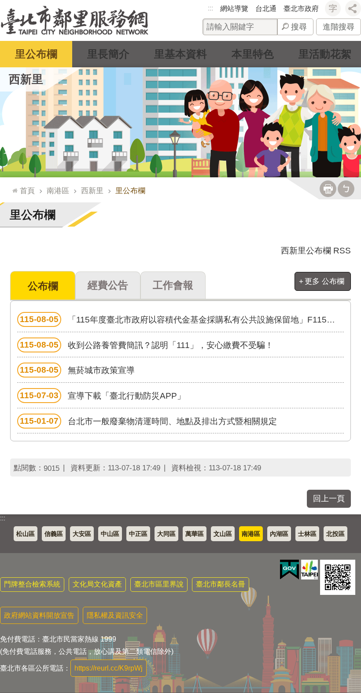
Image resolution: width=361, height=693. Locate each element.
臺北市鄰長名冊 (220, 584)
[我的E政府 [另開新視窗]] (289, 570)
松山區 (25, 533)
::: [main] (12, 187)
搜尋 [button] (299, 26)
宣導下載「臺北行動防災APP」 (102, 395)
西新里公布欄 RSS (316, 250)
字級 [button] (333, 8)
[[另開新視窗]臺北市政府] (309, 569)
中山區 (110, 533)
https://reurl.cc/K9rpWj (108, 668)
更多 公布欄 (324, 281)
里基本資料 (180, 54)
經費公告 (108, 285)
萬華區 (194, 533)
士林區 (307, 533)
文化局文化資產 (97, 584)
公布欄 (43, 286)
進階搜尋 (338, 26)
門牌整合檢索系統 (32, 584)
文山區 (223, 533)
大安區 (82, 533)
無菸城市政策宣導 (77, 370)
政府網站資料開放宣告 (39, 615)
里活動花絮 (324, 54)
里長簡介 (108, 54)
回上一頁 (329, 498)
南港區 (58, 190)
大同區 (166, 533)
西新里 (92, 190)
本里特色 (253, 54)
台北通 (265, 8)
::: (210, 8)
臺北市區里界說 (159, 584)
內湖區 (279, 533)
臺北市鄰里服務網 (74, 20)
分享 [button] (353, 8)
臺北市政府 (301, 8)
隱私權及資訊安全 (115, 615)
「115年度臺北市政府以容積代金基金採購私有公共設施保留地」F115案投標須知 (182, 319)
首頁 (27, 190)
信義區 (53, 533)
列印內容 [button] (328, 188)
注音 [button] (346, 188)
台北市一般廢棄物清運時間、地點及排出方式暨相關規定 (148, 421)
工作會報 (173, 285)
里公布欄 (36, 54)
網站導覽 (234, 8)
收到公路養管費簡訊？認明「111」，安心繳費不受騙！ (146, 345)
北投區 (335, 533)
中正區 (138, 533)
